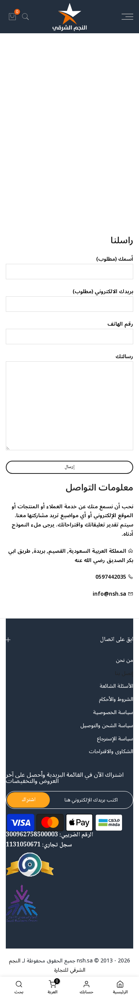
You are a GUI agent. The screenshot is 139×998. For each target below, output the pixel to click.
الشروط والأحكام (116, 699)
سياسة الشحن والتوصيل (106, 726)
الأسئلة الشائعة (116, 686)
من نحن (124, 660)
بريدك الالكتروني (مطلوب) (103, 291)
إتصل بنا (124, 673)
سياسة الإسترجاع (115, 739)
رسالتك (124, 356)
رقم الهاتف (120, 324)
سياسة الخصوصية (113, 712)
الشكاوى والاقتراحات (111, 751)
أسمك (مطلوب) (114, 259)
